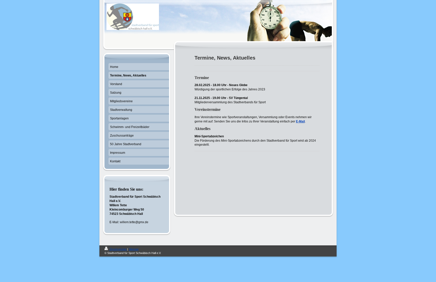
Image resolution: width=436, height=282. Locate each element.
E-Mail (300, 121)
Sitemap (134, 249)
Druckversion (118, 249)
